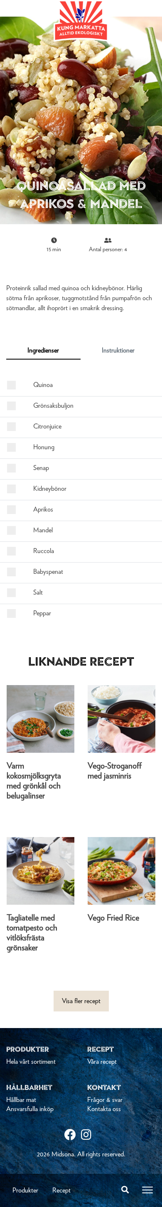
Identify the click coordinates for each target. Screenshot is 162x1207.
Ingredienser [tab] (43, 350)
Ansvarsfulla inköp (30, 1109)
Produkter (25, 1190)
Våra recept (102, 1061)
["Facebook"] (72, 1135)
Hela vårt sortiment (31, 1061)
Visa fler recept (81, 1001)
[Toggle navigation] (147, 1190)
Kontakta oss (104, 1109)
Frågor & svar (105, 1100)
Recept (61, 1190)
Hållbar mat (21, 1100)
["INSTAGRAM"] (89, 1135)
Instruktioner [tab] (118, 350)
